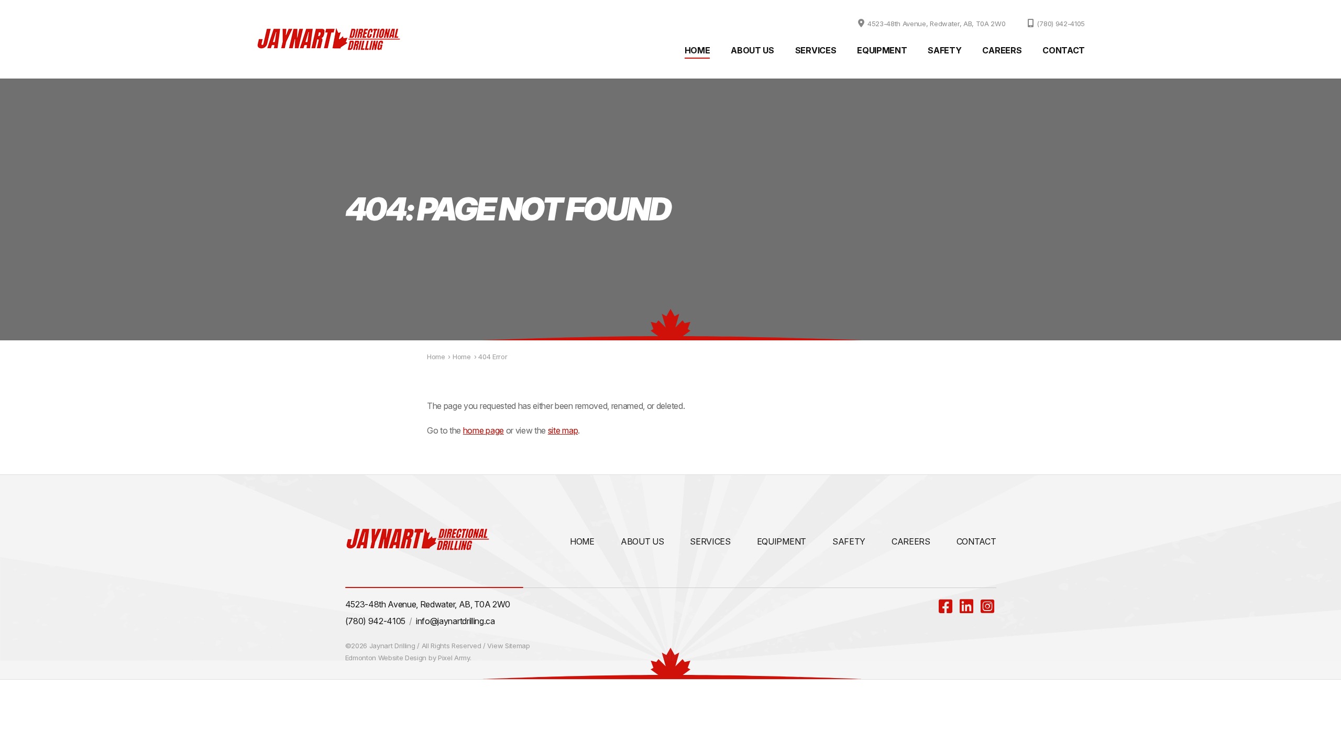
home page (483, 430)
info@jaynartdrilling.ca (455, 621)
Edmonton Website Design (386, 657)
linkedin (967, 606)
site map (563, 430)
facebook (946, 606)
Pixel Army (454, 657)
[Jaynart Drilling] (328, 39)
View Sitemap (508, 645)
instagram (988, 606)
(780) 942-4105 (1061, 23)
